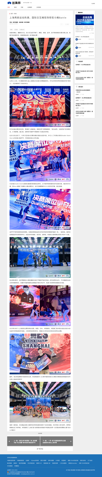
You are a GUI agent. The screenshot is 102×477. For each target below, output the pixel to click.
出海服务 (29, 7)
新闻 (15, 7)
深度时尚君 (55, 463)
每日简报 (9, 463)
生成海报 (40, 433)
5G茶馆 (58, 460)
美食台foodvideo (73, 463)
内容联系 (83, 470)
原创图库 (73, 470)
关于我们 (68, 470)
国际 (11, 29)
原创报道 (87, 470)
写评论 (40, 449)
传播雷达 (16, 466)
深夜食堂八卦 (47, 463)
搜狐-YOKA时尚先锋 (73, 460)
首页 (9, 7)
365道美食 (10, 466)
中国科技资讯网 (11, 460)
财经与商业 (83, 460)
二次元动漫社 (63, 463)
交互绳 (16, 29)
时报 (22, 7)
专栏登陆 (78, 470)
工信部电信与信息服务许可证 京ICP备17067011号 (22, 472)
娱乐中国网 (43, 460)
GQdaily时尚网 (35, 460)
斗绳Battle (22, 29)
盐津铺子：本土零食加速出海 (83, 64)
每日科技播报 (22, 463)
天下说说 (90, 460)
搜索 (94, 3)
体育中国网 (51, 460)
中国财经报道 (20, 460)
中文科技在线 (31, 463)
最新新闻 (80, 12)
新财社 (15, 463)
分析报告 (38, 7)
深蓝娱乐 (63, 460)
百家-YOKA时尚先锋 (84, 463)
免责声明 (92, 470)
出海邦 (27, 460)
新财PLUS (39, 463)
